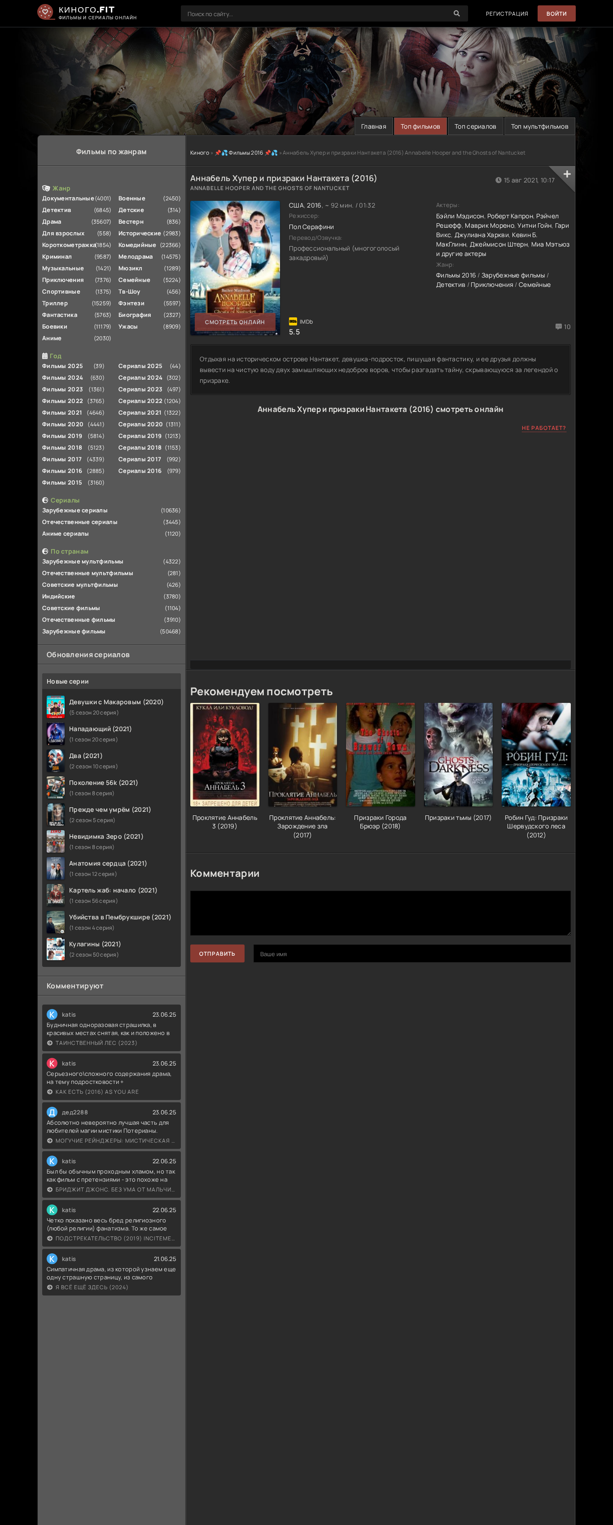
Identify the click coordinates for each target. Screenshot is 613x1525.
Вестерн (131, 221)
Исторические (139, 233)
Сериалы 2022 (140, 401)
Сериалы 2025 (140, 366)
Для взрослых (63, 233)
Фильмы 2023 (62, 389)
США (296, 205)
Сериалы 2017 (139, 459)
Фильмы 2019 (62, 436)
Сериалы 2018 (140, 447)
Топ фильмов (420, 126)
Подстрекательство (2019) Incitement (116, 1238)
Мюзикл (130, 268)
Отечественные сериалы (80, 522)
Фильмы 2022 (62, 401)
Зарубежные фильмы (74, 631)
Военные (131, 198)
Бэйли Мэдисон (460, 216)
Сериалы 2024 (140, 377)
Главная (373, 126)
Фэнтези (131, 303)
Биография (135, 315)
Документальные (68, 198)
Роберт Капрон (510, 216)
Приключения (63, 280)
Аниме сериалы (65, 533)
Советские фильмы (71, 608)
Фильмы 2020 (62, 424)
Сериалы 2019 (140, 436)
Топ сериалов (475, 126)
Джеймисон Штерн (499, 244)
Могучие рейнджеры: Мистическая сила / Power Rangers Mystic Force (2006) (116, 1140)
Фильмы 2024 (62, 377)
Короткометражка (69, 245)
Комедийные (137, 245)
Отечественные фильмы (79, 619)
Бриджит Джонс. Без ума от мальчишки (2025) (116, 1189)
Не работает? (544, 428)
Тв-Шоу (129, 291)
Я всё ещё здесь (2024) (92, 1287)
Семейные (134, 280)
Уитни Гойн (534, 225)
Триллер (55, 303)
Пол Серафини (311, 226)
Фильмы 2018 (62, 447)
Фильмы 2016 (62, 471)
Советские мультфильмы (80, 585)
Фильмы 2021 (62, 412)
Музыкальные (63, 268)
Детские (131, 210)
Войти (557, 13)
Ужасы (128, 326)
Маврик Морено (489, 225)
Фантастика (59, 315)
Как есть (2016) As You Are (97, 1092)
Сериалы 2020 (140, 424)
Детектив (56, 210)
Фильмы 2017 (62, 459)
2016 (314, 205)
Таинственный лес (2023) (97, 1043)
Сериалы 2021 (140, 412)
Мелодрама (135, 256)
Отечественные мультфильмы (87, 573)
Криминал (57, 256)
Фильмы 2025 (62, 366)
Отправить (217, 953)
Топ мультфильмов (540, 126)
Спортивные (61, 291)
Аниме (51, 338)
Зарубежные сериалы (75, 510)
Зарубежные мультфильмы (82, 561)
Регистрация (507, 13)
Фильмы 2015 (62, 482)
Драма (51, 221)
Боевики (54, 326)
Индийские (58, 596)
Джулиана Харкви (482, 234)
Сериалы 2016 (140, 471)
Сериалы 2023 (140, 389)
